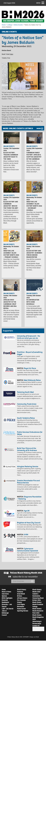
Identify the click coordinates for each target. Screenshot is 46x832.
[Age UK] (9, 513)
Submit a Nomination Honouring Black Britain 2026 (38, 597)
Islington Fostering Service (27, 466)
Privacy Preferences (38, 629)
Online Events (18, 25)
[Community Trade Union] (9, 405)
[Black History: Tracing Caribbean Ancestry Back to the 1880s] (11, 138)
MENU (38, 3)
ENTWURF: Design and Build (31, 637)
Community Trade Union (26, 404)
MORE (39, 128)
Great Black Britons (21, 595)
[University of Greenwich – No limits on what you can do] (9, 337)
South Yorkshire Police (26, 418)
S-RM (26, 534)
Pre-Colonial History (21, 601)
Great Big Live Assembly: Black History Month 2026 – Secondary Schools (34, 205)
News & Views (6, 591)
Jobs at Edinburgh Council (5, 613)
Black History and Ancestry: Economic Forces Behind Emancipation (34, 254)
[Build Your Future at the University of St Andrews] (9, 449)
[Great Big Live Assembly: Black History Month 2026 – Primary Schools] (11, 236)
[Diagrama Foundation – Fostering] (9, 498)
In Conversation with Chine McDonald (32, 302)
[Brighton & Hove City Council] (9, 525)
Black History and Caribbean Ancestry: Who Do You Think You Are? (10, 204)
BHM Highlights (7, 598)
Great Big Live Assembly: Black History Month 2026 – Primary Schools (11, 254)
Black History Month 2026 (36, 590)
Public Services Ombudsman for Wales (29, 433)
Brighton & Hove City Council (28, 522)
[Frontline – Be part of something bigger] (9, 353)
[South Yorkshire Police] (9, 420)
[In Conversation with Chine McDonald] (34, 285)
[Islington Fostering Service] (9, 466)
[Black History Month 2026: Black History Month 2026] (23, 16)
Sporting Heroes (22, 611)
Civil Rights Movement (21, 605)
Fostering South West (25, 392)
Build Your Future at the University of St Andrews (27, 449)
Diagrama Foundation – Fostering (29, 497)
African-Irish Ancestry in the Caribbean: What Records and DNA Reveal (10, 304)
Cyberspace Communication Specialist (27, 549)
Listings (9, 25)
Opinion (4, 596)
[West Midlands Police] (9, 382)
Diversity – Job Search (7, 605)
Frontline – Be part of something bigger (29, 353)
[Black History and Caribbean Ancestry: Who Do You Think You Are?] (11, 187)
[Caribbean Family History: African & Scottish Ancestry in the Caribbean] (34, 138)
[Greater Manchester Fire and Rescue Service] (9, 481)
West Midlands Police (32, 380)
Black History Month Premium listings (37, 604)
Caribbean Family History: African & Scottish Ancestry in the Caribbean (33, 155)
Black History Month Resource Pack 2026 (37, 610)
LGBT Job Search (7, 608)
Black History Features (21, 590)
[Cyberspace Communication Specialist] (9, 550)
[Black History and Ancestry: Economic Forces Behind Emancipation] (34, 236)
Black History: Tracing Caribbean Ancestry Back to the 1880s (10, 155)
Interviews (5, 594)
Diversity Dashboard (5, 601)
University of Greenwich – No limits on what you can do (28, 337)
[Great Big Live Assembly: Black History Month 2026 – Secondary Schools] (34, 187)
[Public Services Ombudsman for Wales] (9, 433)
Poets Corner (21, 608)
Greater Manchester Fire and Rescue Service (28, 481)
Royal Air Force (30, 368)
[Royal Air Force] (9, 369)
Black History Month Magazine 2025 (38, 617)
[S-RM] (9, 536)
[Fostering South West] (9, 393)
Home (4, 25)
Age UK (26, 510)
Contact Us (36, 625)
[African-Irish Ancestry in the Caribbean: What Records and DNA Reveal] (11, 285)
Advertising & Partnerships (36, 622)
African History (22, 598)
